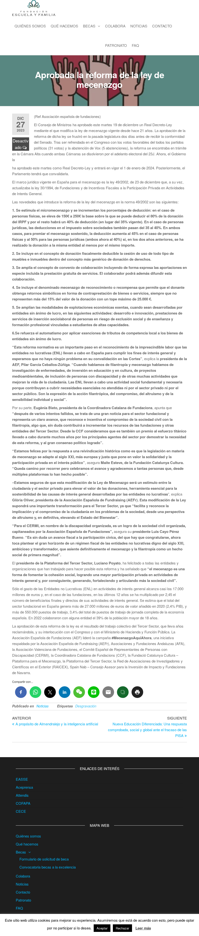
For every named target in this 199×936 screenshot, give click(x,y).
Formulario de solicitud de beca (44, 858)
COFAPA (23, 803)
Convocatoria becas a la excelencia (47, 867)
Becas (89, 25)
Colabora (115, 25)
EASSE (22, 779)
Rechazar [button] (122, 928)
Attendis (22, 795)
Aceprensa (24, 787)
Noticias (138, 25)
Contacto (162, 25)
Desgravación (85, 706)
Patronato (116, 45)
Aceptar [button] (102, 928)
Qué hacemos (64, 25)
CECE (21, 811)
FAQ (135, 45)
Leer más (143, 928)
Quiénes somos (30, 25)
